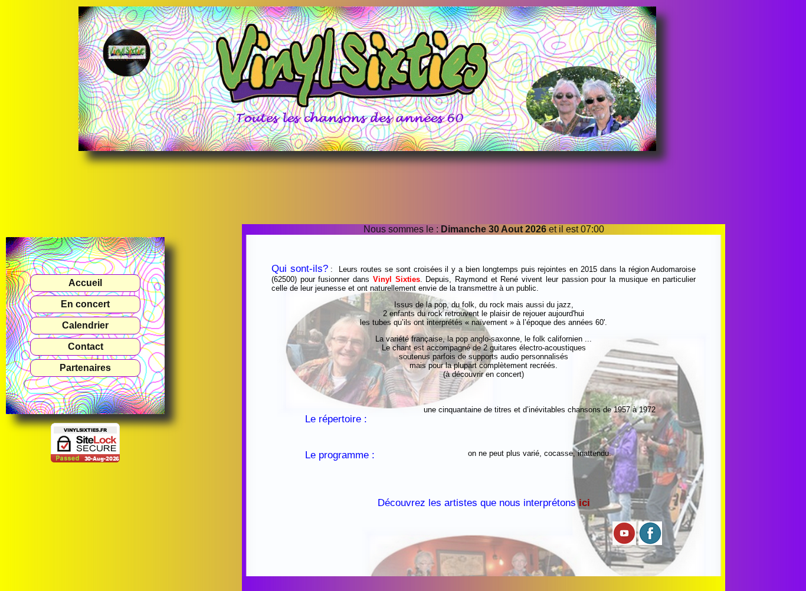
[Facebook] (650, 542)
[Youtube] (624, 542)
